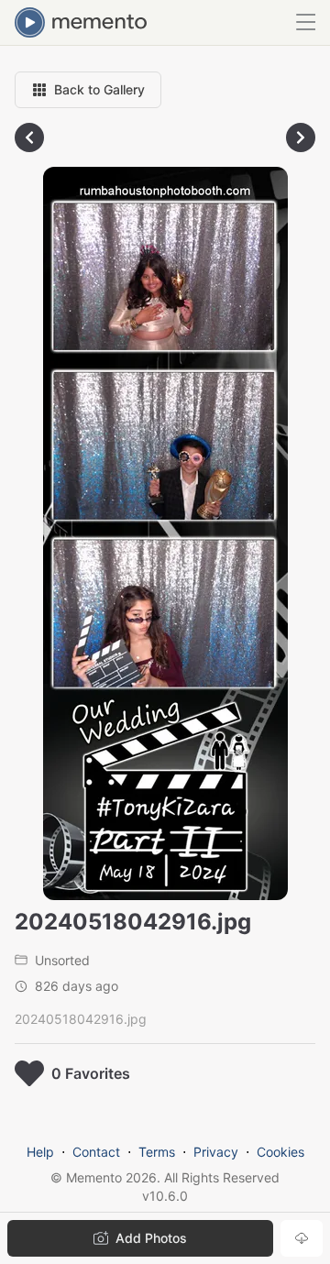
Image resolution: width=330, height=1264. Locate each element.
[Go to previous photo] (29, 137)
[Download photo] (301, 1238)
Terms (156, 1152)
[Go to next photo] (300, 137)
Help (40, 1152)
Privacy (215, 1152)
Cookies (280, 1152)
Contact (96, 1152)
